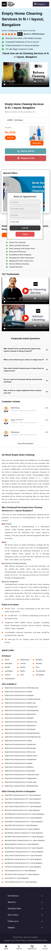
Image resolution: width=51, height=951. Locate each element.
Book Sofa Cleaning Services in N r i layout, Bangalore (22, 829)
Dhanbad (39, 663)
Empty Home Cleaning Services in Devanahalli (20, 771)
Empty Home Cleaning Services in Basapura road (21, 722)
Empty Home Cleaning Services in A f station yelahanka (22, 699)
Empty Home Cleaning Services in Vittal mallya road (21, 688)
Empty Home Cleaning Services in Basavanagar (20, 748)
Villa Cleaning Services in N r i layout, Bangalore (20, 870)
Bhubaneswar (24, 660)
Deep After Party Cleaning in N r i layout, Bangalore (21, 825)
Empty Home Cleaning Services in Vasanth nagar (21, 782)
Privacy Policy (17, 937)
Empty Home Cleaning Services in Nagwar (18, 763)
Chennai (23, 663)
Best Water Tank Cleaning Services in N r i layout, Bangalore (24, 837)
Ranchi (7, 660)
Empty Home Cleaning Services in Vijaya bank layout (22, 774)
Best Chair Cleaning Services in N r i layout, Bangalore (22, 810)
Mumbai (7, 667)
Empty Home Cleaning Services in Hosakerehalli (20, 759)
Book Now (37, 143)
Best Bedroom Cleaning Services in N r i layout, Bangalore (23, 863)
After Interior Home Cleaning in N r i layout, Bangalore (22, 874)
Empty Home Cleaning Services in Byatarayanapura (21, 786)
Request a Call (27, 158)
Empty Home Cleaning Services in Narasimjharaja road (22, 737)
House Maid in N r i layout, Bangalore (17, 878)
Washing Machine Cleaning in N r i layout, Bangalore (22, 844)
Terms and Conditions (31, 937)
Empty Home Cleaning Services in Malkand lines (20, 714)
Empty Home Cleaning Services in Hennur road (20, 752)
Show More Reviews (25, 443)
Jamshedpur (9, 671)
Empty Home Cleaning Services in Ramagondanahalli (22, 733)
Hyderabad (8, 663)
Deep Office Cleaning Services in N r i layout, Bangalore (23, 795)
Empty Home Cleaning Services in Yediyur (18, 740)
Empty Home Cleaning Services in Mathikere (19, 767)
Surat (22, 675)
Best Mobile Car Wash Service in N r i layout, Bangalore (23, 803)
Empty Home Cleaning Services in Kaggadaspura (21, 778)
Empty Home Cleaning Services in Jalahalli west (20, 744)
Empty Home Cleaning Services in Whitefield (19, 718)
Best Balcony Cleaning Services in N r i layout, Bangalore (23, 859)
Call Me (25, 228)
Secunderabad (40, 671)
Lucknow (8, 675)
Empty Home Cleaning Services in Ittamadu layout (21, 756)
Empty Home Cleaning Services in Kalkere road (20, 703)
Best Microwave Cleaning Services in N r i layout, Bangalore (24, 848)
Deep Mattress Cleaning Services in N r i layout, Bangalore (24, 821)
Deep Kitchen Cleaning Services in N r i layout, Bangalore (23, 818)
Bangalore (39, 660)
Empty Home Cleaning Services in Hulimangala (20, 729)
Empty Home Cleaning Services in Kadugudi (19, 695)
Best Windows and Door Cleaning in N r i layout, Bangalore (24, 833)
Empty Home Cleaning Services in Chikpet (18, 691)
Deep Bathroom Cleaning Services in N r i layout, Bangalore (24, 852)
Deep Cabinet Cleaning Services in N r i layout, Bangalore (23, 855)
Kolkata (22, 667)
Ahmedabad (40, 675)
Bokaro (22, 671)
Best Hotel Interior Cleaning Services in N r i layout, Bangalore (25, 840)
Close (25, 234)
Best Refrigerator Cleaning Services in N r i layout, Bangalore (24, 814)
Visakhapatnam (10, 678)
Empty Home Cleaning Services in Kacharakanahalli (22, 710)
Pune (37, 667)
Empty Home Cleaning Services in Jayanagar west (21, 707)
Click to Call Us (27, 151)
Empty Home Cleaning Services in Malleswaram (20, 725)
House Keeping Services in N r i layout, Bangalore (21, 882)
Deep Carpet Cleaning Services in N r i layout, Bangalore (23, 806)
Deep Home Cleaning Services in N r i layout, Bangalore (23, 799)
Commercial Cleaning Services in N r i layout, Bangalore (23, 867)
